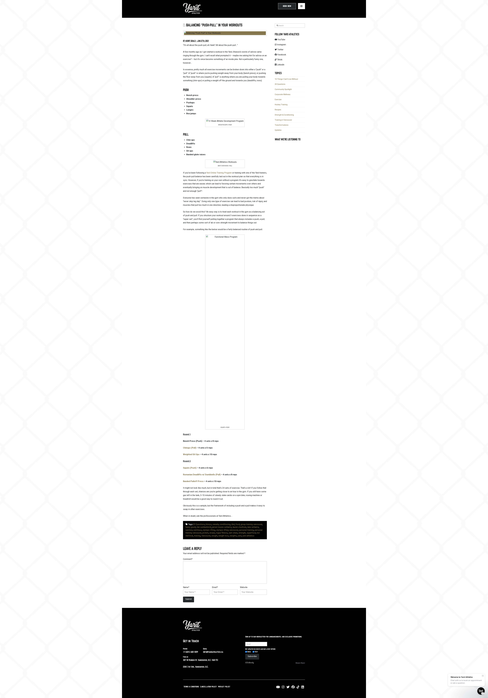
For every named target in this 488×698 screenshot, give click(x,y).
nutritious (198, 530)
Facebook (281, 54)
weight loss (223, 536)
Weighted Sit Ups (191, 454)
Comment (188, 559)
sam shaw (233, 533)
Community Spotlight (283, 89)
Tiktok (279, 59)
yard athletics (248, 536)
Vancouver (206, 536)
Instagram (281, 44)
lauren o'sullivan (239, 527)
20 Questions (199, 524)
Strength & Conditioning (284, 115)
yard (239, 536)
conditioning (225, 524)
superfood (251, 533)
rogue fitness (222, 533)
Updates (278, 130)
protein (205, 533)
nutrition (189, 530)
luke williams (253, 527)
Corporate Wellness (282, 94)
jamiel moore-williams (222, 527)
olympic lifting (209, 530)
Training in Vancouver (283, 120)
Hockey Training (281, 105)
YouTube (281, 39)
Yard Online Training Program (219, 173)
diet (233, 524)
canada (215, 524)
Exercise (278, 99)
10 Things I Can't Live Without (286, 79)
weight (214, 536)
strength (242, 533)
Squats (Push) (189, 468)
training (197, 536)
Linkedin (280, 64)
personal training (246, 530)
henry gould (191, 527)
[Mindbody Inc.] (249, 662)
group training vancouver (251, 524)
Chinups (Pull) (189, 448)
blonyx (209, 524)
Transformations (281, 125)
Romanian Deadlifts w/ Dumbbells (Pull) (202, 474)
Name (186, 587)
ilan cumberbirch (204, 527)
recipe (212, 533)
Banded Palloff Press (193, 481)
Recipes (278, 110)
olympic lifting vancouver (227, 530)
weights (233, 536)
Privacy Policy (300, 663)
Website (243, 587)
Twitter (280, 49)
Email (215, 587)
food (238, 524)
